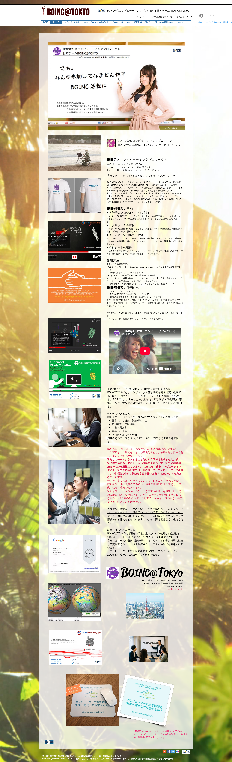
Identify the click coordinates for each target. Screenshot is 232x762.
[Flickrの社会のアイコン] (177, 751)
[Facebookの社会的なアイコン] (169, 751)
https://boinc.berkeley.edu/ (141, 266)
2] (148, 294)
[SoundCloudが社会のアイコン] (164, 751)
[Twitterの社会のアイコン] (173, 751)
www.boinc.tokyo (175, 586)
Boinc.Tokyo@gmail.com (53, 758)
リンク (157, 297)
